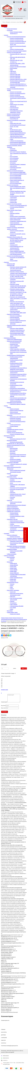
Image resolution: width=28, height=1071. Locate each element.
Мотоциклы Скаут (14, 344)
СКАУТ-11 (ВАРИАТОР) (14, 345)
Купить (23, 668)
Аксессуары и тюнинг (11, 476)
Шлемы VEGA (13, 580)
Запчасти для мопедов (15, 95)
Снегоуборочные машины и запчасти (15, 429)
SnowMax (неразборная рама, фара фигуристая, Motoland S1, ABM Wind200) (18, 193)
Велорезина (12, 453)
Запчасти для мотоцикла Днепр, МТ (18, 41)
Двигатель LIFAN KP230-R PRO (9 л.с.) (18, 84)
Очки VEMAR (13, 607)
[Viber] (6, 635)
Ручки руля (12, 497)
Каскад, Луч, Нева (14, 126)
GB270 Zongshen (13, 68)
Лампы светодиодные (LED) (16, 224)
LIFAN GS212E (13, 71)
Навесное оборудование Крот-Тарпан (18, 137)
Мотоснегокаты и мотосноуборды (17, 388)
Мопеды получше (14, 412)
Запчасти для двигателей (15, 92)
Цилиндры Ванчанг (14, 107)
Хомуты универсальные (15, 219)
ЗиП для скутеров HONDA (15, 183)
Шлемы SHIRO (13, 566)
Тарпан (11, 139)
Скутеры (9, 423)
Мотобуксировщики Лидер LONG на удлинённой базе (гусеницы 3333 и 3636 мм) (18, 395)
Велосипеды (10, 437)
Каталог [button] (4, 25)
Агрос (11, 121)
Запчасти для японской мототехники (15, 170)
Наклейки (12, 480)
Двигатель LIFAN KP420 (15, 77)
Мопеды (9, 407)
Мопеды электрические (15, 413)
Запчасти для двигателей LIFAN (14, 52)
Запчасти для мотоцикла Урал (16, 39)
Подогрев (12, 532)
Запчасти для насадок (15, 536)
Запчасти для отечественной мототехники (16, 36)
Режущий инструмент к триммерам (18, 164)
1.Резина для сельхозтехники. (16, 140)
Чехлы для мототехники (12, 506)
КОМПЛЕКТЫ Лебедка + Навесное (17, 404)
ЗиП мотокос (13, 163)
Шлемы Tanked (13, 568)
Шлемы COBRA (13, 571)
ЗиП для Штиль (13, 161)
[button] (25, 642)
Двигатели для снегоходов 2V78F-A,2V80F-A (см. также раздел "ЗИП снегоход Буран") (17, 308)
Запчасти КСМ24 (13, 260)
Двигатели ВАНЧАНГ (14, 317)
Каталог (11, 617)
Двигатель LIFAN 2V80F (15, 74)
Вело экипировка (11, 557)
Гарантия (3, 1040)
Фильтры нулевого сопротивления (17, 216)
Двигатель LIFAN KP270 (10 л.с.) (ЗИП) (18, 79)
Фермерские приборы (12, 549)
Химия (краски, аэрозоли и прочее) (18, 218)
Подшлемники (13, 603)
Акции (5, 27)
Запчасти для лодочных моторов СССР (18, 205)
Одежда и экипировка (9, 555)
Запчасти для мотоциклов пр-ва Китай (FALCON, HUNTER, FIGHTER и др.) (18, 98)
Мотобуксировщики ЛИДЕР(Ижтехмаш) (16, 355)
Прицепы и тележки (11, 431)
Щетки (11, 483)
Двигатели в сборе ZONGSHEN (16, 328)
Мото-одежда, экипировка (13, 590)
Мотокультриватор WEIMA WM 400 (18, 142)
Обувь (11, 587)
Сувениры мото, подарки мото (13, 511)
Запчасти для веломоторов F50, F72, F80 (16, 445)
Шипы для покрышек (14, 249)
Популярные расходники (15, 167)
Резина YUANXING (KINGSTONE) (17, 251)
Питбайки (9, 427)
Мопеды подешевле (14, 409)
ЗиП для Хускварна (14, 158)
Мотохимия (12, 226)
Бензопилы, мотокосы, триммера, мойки (16, 538)
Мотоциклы (9, 415)
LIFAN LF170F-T (13, 73)
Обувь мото (12, 596)
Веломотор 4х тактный (15, 117)
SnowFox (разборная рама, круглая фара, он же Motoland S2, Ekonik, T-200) (17, 188)
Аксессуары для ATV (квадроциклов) (18, 487)
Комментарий (4, 702)
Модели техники (14, 475)
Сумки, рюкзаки (13, 604)
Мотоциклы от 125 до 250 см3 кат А (18, 416)
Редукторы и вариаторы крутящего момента (16, 51)
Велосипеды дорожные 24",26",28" (18, 439)
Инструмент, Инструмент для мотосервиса (16, 546)
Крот (11, 128)
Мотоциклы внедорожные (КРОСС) (17, 421)
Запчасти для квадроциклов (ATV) (17, 93)
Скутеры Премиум (14, 426)
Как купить (4, 1032)
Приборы (12, 524)
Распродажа (10, 30)
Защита (11, 585)
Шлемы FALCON (13, 563)
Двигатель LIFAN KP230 (15, 76)
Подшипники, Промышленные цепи (18, 221)
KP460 (11, 69)
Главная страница (5, 617)
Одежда (12, 560)
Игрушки (9, 473)
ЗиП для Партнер (14, 156)
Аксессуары (12, 148)
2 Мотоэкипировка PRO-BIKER (16, 606)
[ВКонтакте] (2, 635)
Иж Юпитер (3, 621)
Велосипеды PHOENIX (12, 440)
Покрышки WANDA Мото (15, 241)
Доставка (3, 1035)
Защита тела (13, 592)
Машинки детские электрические (14, 432)
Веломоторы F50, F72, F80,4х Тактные (15, 443)
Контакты (3, 1043)
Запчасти (6, 35)
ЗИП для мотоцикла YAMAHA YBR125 (18, 174)
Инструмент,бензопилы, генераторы (15, 539)
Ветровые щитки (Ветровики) (13, 509)
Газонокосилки (13, 150)
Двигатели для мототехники (13, 314)
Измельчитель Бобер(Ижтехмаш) (14, 339)
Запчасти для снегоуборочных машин (15, 256)
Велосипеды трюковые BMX (16, 442)
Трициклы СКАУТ (13, 347)
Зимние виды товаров (15, 614)
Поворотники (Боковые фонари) (17, 522)
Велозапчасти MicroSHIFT (15, 461)
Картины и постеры (14, 514)
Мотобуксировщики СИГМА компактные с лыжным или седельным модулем (16, 365)
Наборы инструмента (11, 554)
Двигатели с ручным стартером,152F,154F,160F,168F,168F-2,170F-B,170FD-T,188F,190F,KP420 (18, 286)
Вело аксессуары (14, 448)
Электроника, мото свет (12, 519)
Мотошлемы (10, 562)
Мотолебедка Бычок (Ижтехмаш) (14, 402)
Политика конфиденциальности (9, 1045)
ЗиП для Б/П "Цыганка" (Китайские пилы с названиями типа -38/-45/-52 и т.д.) (18, 153)
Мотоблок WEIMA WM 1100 (16, 131)
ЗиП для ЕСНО (13, 169)
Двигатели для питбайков (16, 315)
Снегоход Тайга (13, 202)
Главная (3, 1029)
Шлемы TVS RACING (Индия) (16, 577)
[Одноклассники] (4, 635)
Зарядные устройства (14, 213)
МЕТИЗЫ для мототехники (16, 495)
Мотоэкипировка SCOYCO (12, 582)
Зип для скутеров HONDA (15, 175)
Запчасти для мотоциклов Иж (16, 38)
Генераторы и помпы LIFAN (16, 541)
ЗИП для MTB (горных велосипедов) (18, 454)
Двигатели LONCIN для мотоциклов (18, 320)
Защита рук (9, 500)
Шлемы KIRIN (13, 579)
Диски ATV (12, 243)
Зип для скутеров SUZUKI (15, 177)
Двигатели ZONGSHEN (15, 319)
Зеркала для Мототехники (13, 508)
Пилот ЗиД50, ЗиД (14, 118)
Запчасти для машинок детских (17, 434)
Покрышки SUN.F (14, 245)
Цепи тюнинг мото (14, 109)
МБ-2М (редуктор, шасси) (15, 129)
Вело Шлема (10, 610)
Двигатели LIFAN (10, 265)
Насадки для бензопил (12, 535)
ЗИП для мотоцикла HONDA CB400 (17, 172)
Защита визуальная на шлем (16, 521)
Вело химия (12, 451)
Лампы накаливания (14, 222)
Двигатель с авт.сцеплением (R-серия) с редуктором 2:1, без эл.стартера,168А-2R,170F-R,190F (17, 303)
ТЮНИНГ (12, 498)
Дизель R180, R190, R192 (15, 123)
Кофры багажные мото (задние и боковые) (16, 505)
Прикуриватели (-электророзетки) (17, 530)
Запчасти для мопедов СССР (13, 115)
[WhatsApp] (8, 635)
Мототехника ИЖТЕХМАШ (10, 338)
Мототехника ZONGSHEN (15, 420)
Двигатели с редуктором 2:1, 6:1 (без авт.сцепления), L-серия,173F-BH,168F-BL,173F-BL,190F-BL (18, 294)
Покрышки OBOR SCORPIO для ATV (17, 252)
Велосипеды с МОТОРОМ (12, 462)
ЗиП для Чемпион (14, 159)
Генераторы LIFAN (11, 263)
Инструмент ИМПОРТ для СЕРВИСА (17, 547)
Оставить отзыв (4, 689)
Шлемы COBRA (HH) (14, 573)
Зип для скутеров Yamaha (15, 178)
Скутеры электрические (15, 424)
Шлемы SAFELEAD (14, 565)
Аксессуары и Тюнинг (9, 465)
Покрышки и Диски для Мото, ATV (14, 237)
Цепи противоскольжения (16, 254)
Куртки (11, 609)
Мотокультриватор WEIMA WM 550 (18, 133)
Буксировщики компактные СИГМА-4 (18, 374)
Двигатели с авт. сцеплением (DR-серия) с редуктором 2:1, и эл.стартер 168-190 (18, 298)
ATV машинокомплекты (15, 342)
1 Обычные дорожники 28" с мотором (18, 464)
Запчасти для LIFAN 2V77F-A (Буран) (18, 66)
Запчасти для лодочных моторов (14, 204)
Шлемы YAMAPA (13, 569)
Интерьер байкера (14, 513)
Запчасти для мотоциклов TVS (13, 114)
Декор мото (12, 492)
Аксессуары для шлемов (15, 481)
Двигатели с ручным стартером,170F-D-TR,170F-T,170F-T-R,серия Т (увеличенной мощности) (18, 268)
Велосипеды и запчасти (9, 435)
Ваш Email (3, 705)
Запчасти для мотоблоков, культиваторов (16, 120)
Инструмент (6, 533)
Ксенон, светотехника (15, 525)
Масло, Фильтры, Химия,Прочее (14, 210)
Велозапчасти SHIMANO (15, 459)
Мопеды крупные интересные (16, 410)
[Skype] (10, 635)
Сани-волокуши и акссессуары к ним (18, 398)
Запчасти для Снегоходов (12, 185)
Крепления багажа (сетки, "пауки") (18, 494)
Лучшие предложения (12, 28)
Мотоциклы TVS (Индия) (15, 418)
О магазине (4, 1037)
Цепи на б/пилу (13, 166)
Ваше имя (3, 708)
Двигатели (6, 262)
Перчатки (12, 558)
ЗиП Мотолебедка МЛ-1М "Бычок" (18, 125)
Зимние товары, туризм (12, 612)
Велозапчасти (10, 446)
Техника (6, 405)
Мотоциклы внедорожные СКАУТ (14, 341)
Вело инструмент (13, 450)
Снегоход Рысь (13, 200)
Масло (11, 211)
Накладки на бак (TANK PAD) (16, 478)
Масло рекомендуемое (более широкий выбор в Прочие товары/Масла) (17, 335)
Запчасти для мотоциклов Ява (16, 49)
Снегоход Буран (13, 199)
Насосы (11, 215)
